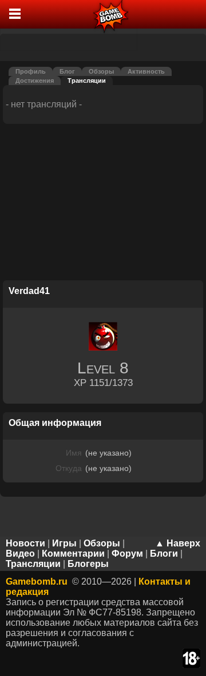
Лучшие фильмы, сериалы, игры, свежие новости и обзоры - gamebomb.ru (111, 14)
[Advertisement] (103, 203)
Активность (146, 71)
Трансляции (87, 80)
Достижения (34, 80)
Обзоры (101, 71)
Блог (67, 71)
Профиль (30, 71)
